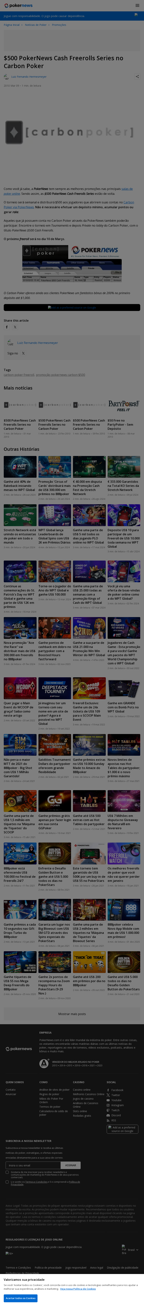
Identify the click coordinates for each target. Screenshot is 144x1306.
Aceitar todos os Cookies (20, 1298)
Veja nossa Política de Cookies (78, 1288)
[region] (72, 1290)
